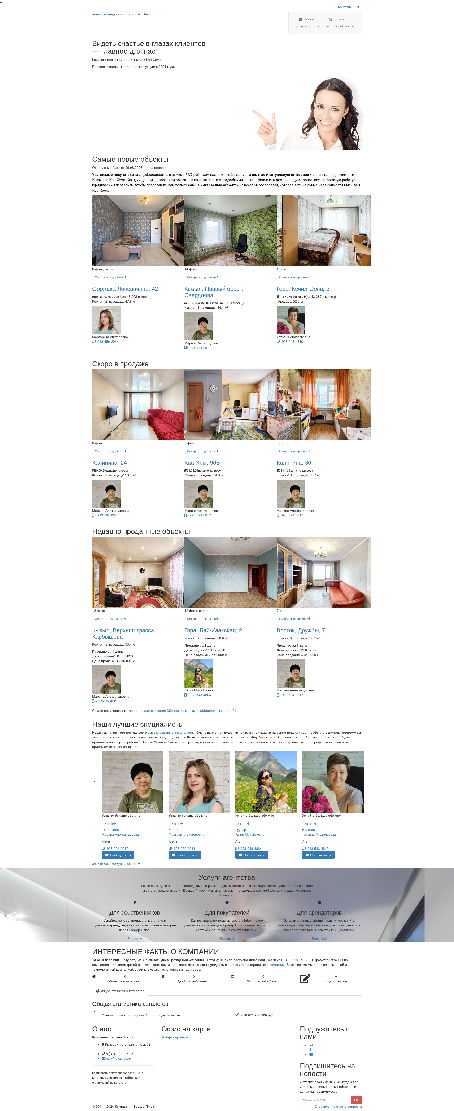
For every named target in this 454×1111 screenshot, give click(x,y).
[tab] (120, 991)
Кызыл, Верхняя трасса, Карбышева (124, 633)
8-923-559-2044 (106, 341)
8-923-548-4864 (199, 694)
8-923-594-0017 (199, 347)
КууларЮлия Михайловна (249, 832)
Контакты (344, 6)
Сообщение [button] (119, 854)
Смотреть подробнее (109, 277)
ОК (356, 1100)
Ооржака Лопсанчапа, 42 (125, 288)
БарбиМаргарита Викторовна (186, 832)
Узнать (109, 823)
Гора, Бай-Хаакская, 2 (213, 630)
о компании (276, 964)
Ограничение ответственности (338, 1106)
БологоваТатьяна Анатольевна (319, 832)
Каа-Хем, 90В (202, 462)
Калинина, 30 (294, 462)
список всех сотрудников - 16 (114, 863)
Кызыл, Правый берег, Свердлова (213, 291)
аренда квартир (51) (222, 710)
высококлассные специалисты (171, 732)
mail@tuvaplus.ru (118, 1058)
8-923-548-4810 (291, 341)
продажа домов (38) (190, 710)
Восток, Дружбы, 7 (301, 630)
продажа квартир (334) (157, 710)
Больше (133, 938)
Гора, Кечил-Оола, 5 (303, 288)
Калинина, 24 (109, 462)
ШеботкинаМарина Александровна (120, 832)
